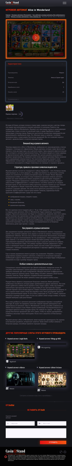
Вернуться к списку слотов (14, 118)
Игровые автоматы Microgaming (21, 15)
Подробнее (20, 350)
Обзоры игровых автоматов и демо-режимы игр (26, 17)
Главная (8, 15)
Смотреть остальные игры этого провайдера (36, 395)
